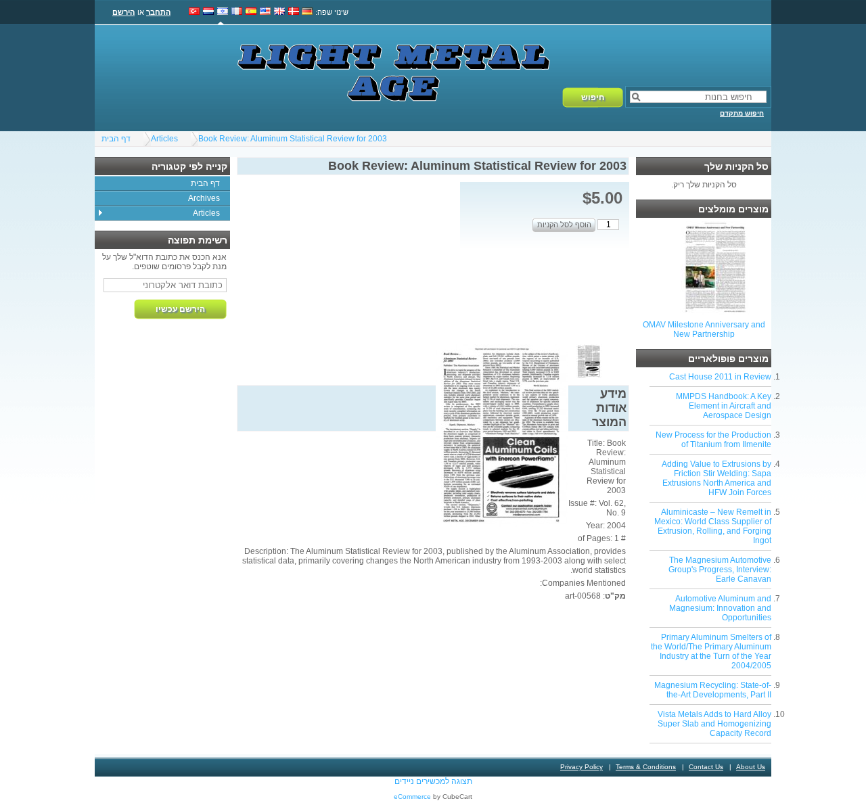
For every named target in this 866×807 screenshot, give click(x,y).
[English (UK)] (279, 12)
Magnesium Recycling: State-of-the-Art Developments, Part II (712, 690)
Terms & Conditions (646, 766)
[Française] (237, 12)
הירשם (123, 12)
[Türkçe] (194, 12)
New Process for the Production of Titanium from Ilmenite (713, 439)
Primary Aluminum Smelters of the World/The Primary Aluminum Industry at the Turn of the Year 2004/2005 (711, 651)
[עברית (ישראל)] (222, 12)
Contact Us (706, 766)
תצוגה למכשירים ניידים (433, 781)
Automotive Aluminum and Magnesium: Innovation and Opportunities (720, 608)
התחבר (158, 12)
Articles (164, 138)
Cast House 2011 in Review (720, 377)
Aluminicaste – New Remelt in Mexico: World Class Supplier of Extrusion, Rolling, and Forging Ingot (712, 526)
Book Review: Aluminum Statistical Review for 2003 (292, 138)
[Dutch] (208, 12)
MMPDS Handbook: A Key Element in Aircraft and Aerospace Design (723, 406)
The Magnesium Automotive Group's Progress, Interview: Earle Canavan (719, 569)
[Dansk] (294, 12)
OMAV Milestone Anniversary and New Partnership (704, 329)
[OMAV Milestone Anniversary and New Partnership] (715, 312)
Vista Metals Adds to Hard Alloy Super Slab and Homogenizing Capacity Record (714, 724)
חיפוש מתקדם (742, 113)
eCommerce (412, 796)
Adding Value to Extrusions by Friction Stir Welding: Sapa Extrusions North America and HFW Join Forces (716, 478)
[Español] (251, 12)
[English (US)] (265, 12)
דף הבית (116, 138)
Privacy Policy (581, 766)
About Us (750, 766)
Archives (204, 198)
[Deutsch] (307, 12)
